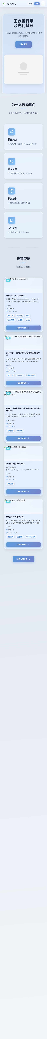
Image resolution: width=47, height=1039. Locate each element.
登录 (30, 3)
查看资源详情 (22, 328)
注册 (37, 3)
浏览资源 (23, 44)
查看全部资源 (22, 559)
